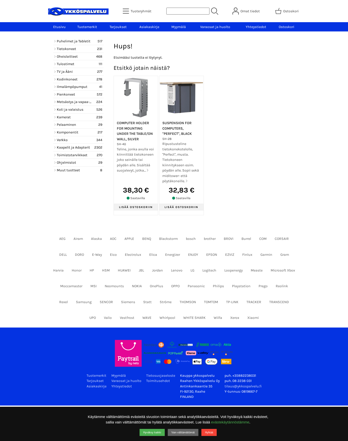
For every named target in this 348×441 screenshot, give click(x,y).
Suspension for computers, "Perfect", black (177, 128)
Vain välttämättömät (183, 432)
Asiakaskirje (149, 27)
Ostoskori (286, 27)
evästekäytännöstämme (230, 422)
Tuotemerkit (87, 27)
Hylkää (209, 432)
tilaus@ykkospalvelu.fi (243, 386)
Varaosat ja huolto (215, 27)
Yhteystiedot (256, 27)
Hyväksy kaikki (152, 432)
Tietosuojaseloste (160, 375)
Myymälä (178, 27)
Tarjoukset (118, 27)
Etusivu (59, 27)
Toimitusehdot (158, 381)
